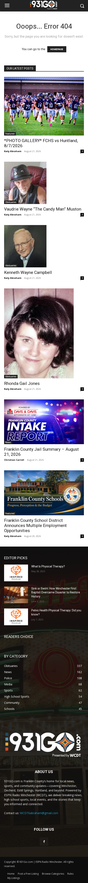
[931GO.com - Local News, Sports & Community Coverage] (44, 5)
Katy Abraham (12, 151)
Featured (10, 133)
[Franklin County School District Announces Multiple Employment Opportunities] (44, 492)
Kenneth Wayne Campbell (28, 272)
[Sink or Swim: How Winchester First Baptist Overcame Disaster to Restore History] (16, 595)
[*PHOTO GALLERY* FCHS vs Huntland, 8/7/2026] (44, 106)
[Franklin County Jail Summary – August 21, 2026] (44, 421)
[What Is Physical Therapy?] (16, 573)
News (8, 442)
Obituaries (10, 202)
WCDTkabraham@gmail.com (39, 813)
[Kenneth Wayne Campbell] (44, 246)
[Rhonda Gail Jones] (44, 333)
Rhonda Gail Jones (22, 383)
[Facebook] (44, 842)
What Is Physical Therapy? (48, 566)
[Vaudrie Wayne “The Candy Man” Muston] (44, 183)
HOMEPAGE (56, 49)
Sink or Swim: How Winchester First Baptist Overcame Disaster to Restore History (55, 592)
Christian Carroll (14, 459)
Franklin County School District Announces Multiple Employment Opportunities (35, 525)
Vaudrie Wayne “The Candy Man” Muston (42, 209)
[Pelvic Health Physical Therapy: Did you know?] (16, 616)
